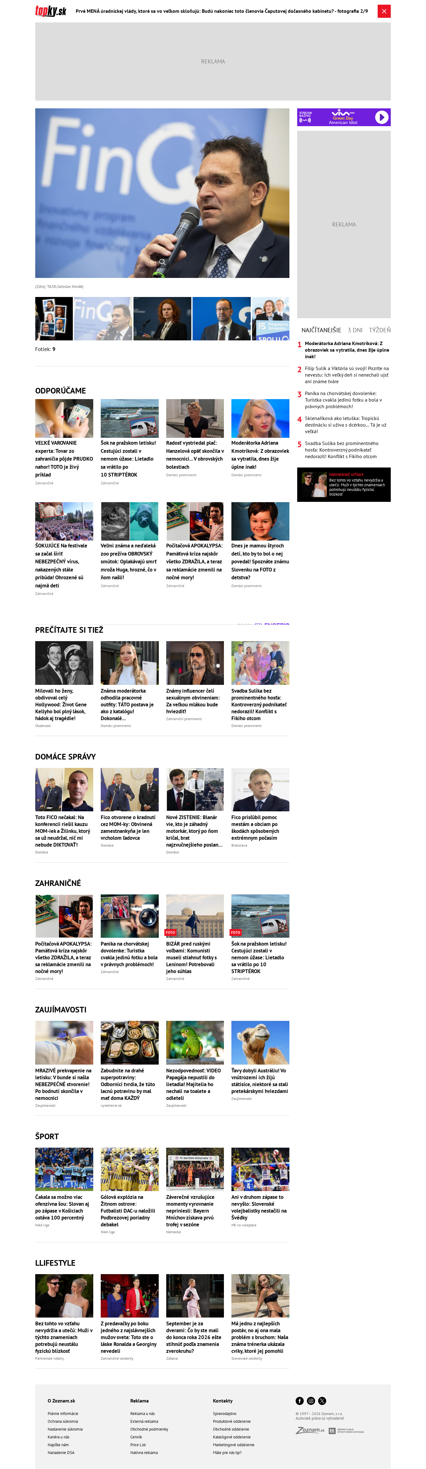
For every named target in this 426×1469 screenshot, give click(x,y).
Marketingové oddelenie (233, 1444)
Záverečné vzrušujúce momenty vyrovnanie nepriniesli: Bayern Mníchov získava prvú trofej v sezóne (190, 1211)
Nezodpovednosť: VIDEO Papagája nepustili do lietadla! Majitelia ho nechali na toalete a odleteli (193, 1084)
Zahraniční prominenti (184, 718)
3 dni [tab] (355, 330)
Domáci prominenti (116, 725)
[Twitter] (322, 1401)
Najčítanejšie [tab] (321, 330)
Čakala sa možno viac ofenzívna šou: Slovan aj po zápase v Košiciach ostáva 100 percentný (62, 1207)
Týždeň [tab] (380, 330)
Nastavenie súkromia (65, 1429)
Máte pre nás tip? (227, 1452)
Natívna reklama (144, 1452)
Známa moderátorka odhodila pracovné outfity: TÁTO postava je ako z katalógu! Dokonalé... (127, 704)
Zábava (172, 1358)
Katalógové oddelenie (232, 1437)
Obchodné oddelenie (231, 1429)
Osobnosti (43, 725)
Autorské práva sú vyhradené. (320, 1418)
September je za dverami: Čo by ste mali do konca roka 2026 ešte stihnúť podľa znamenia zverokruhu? (193, 1337)
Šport (47, 1136)
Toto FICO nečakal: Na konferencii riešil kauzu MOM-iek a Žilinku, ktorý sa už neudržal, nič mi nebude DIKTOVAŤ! (62, 831)
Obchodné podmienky (149, 1429)
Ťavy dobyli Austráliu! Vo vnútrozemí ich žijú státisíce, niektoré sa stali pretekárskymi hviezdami (259, 1081)
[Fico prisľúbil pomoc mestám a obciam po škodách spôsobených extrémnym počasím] (260, 789)
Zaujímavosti (60, 1009)
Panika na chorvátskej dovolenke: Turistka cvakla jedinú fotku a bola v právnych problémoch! (129, 954)
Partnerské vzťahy (49, 1358)
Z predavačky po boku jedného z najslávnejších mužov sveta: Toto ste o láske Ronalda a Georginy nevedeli (128, 1337)
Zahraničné (58, 883)
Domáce (41, 852)
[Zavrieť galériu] (384, 11)
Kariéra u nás (58, 1437)
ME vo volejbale (243, 1225)
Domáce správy (65, 756)
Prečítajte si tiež (69, 630)
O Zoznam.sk (61, 1400)
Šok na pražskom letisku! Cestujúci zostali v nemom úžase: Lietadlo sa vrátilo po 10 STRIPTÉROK (259, 957)
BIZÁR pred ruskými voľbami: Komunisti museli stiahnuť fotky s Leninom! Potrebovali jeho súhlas (191, 957)
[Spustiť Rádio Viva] (343, 112)
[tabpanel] (344, 400)
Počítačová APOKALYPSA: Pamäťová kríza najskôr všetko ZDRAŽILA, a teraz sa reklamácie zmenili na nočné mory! (63, 957)
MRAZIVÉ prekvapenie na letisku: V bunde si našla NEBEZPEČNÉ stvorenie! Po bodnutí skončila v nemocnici (63, 1084)
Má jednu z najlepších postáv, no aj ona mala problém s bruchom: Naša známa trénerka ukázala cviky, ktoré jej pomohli (259, 1337)
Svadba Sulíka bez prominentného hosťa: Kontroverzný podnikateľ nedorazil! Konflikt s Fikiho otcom (259, 704)
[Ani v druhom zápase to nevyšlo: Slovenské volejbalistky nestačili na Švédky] (260, 1169)
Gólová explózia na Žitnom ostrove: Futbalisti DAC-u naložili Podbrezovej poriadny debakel (128, 1211)
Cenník (136, 1437)
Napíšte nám (58, 1444)
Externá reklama (144, 1421)
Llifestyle (55, 1263)
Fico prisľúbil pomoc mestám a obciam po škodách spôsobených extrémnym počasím (255, 827)
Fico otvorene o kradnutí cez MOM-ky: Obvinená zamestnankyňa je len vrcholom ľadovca (128, 827)
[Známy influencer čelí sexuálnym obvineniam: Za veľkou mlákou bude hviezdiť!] (195, 663)
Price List (138, 1444)
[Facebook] (300, 1401)
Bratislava (239, 845)
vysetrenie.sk (111, 1105)
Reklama (139, 1400)
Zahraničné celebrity (117, 1358)
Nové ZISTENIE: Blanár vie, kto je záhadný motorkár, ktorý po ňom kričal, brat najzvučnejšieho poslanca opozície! (194, 831)
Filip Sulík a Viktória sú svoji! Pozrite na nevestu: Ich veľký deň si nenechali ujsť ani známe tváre (347, 374)
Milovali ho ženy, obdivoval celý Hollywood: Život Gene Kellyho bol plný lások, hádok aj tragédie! (61, 704)
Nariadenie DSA (61, 1452)
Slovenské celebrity (246, 1358)
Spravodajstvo (224, 1413)
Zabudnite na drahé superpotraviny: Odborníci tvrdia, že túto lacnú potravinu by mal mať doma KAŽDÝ (128, 1084)
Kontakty (223, 1400)
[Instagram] (311, 1401)
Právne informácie (63, 1413)
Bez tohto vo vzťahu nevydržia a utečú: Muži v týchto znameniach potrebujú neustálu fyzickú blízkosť (63, 1337)
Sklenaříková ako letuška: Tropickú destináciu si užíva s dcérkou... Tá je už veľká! (345, 424)
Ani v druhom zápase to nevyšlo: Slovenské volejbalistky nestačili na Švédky (259, 1207)
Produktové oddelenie (232, 1421)
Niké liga (42, 1225)
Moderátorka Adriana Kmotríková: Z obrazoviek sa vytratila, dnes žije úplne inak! (347, 349)
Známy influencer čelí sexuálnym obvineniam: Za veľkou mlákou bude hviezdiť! (193, 701)
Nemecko (173, 1231)
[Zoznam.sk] (312, 1432)
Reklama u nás (142, 1413)
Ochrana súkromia (63, 1421)
